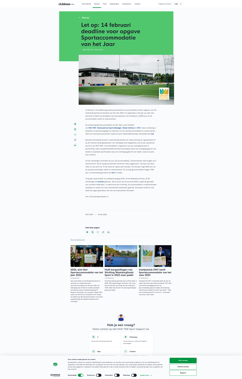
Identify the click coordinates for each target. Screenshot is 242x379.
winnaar (101, 182)
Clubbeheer (126, 4)
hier (152, 134)
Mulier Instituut (128, 128)
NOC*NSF (92, 128)
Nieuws (97, 4)
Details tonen (144, 375)
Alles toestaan (183, 360)
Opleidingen (114, 4)
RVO (139, 128)
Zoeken (137, 4)
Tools (105, 4)
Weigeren (183, 373)
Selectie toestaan (183, 366)
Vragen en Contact (165, 4)
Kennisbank (86, 4)
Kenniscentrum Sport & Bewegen (109, 128)
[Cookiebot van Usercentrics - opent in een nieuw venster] (55, 375)
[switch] (98, 375)
